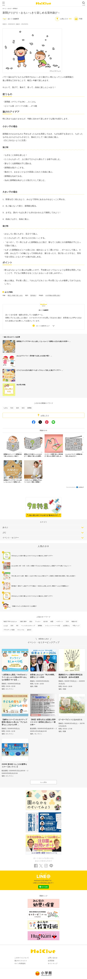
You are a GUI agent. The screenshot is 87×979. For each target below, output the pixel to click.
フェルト (38, 621)
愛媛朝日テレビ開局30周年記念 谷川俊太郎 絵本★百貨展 (71, 676)
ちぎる (6, 408)
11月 (67, 621)
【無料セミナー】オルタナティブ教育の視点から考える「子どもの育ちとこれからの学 (14, 722)
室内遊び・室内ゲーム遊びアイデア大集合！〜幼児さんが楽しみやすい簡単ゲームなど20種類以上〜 (40, 586)
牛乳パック (76, 625)
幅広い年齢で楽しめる (15, 295)
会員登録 (51, 960)
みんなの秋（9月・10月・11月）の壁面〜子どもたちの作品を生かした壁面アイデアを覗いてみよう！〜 (41, 566)
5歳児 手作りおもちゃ (10, 621)
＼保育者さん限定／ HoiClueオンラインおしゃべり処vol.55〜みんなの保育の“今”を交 (14, 677)
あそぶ (5, 527)
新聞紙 (29, 408)
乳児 (12, 408)
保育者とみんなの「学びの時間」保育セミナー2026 (43, 676)
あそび (9, 8)
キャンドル (20, 630)
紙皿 (52, 621)
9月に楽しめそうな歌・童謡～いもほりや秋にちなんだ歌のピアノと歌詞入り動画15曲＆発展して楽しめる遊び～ (43, 576)
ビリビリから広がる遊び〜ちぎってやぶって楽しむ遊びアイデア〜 (39, 370)
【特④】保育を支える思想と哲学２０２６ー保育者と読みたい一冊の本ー (43, 722)
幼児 (23, 408)
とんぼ (6, 625)
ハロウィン (59, 621)
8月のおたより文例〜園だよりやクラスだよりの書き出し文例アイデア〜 (32, 596)
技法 (30, 621)
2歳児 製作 (23, 621)
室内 (17, 408)
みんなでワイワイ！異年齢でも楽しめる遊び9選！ (34, 356)
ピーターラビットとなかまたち (70, 719)
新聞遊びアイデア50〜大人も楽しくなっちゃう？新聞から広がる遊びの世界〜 (43, 341)
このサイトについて (21, 958)
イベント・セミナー (11, 538)
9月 (17, 625)
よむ (4, 532)
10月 (12, 625)
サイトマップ (52, 963)
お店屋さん (66, 625)
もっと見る (43, 782)
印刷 (80, 19)
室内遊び (33, 295)
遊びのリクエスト (20, 960)
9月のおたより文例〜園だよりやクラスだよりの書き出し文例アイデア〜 (32, 556)
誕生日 (29, 630)
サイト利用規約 (20, 963)
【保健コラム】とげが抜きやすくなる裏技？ (24, 606)
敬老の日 (74, 621)
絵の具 (46, 621)
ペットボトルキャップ (28, 625)
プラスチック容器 (9, 630)
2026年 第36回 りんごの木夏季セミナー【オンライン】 (14, 765)
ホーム (4, 8)
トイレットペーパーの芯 (52, 625)
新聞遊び (15, 8)
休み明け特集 (21, 384)
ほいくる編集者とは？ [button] (43, 326)
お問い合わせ (52, 958)
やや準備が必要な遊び (52, 295)
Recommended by (71, 487)
